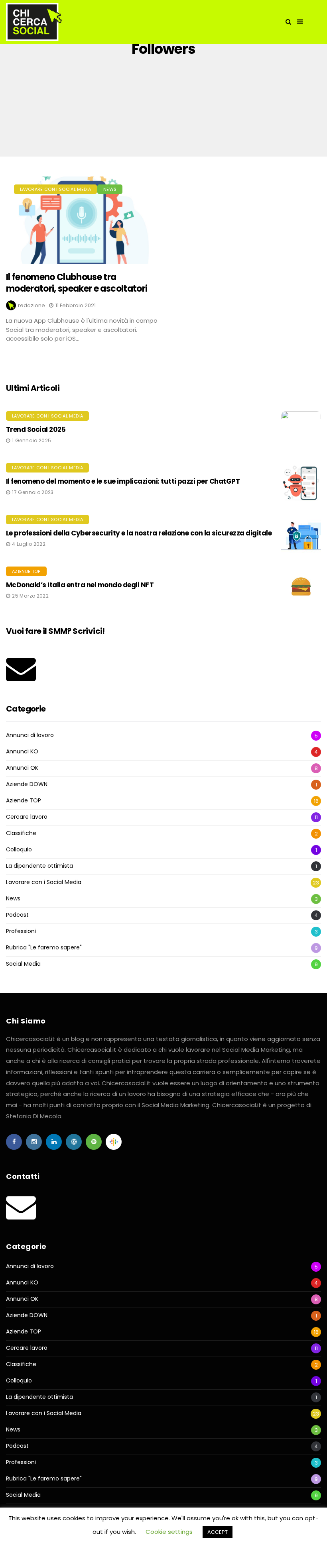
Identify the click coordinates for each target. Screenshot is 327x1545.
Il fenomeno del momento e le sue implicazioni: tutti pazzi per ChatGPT (123, 481)
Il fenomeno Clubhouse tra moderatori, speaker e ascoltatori (76, 283)
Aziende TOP (26, 571)
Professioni (21, 931)
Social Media (23, 964)
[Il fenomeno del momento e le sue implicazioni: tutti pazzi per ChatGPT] (301, 483)
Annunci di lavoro (30, 735)
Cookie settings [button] (169, 1531)
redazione (31, 305)
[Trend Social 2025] (301, 431)
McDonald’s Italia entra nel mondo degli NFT (80, 585)
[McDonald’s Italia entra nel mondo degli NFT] (301, 586)
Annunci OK (22, 768)
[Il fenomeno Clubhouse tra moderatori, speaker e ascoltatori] (82, 220)
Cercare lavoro (26, 817)
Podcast (17, 915)
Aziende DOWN (26, 784)
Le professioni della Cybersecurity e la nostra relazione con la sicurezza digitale (139, 533)
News (109, 189)
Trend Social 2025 (35, 429)
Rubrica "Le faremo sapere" (44, 947)
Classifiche (21, 833)
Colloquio (19, 849)
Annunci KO (22, 751)
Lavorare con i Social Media (55, 189)
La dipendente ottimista (39, 866)
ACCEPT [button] (217, 1532)
